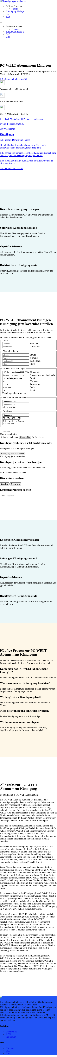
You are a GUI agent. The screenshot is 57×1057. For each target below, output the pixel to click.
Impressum (11, 1037)
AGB (8, 1034)
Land (32, 390)
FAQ (8, 14)
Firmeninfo (35, 372)
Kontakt (9, 1053)
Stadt (32, 364)
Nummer (34, 358)
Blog (8, 16)
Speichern (15, 484)
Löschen (4, 484)
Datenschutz (11, 1031)
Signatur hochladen (10, 437)
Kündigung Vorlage (15, 11)
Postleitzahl (35, 361)
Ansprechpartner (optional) (42, 375)
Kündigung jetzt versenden (12, 454)
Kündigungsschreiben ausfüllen (14, 79)
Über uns (10, 1048)
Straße (33, 355)
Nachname (35, 346)
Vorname (34, 343)
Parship (15, 9)
